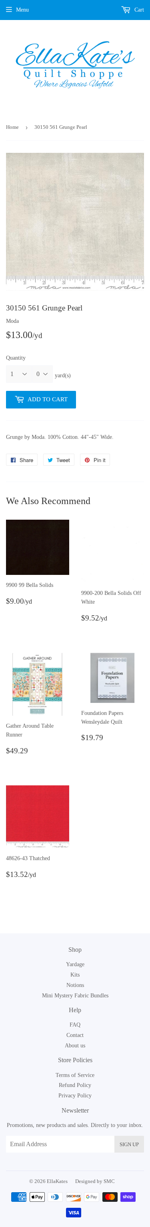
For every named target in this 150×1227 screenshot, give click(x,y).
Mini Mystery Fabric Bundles (75, 996)
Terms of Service (75, 1075)
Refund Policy (75, 1085)
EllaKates (57, 1181)
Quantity (16, 358)
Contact (75, 1035)
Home (12, 127)
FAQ (75, 1025)
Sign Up (129, 1144)
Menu (22, 10)
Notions (75, 985)
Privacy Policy (75, 1096)
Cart (138, 10)
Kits (75, 975)
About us (75, 1046)
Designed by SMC (95, 1181)
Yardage (75, 964)
